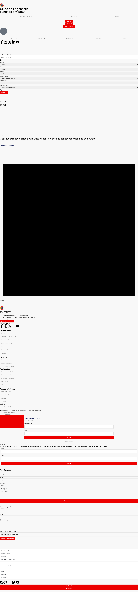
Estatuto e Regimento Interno (9, 350)
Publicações (69, 38)
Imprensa (98, 38)
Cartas (2, 571)
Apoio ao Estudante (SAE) (8, 336)
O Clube (13, 38)
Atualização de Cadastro (8, 366)
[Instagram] (6, 42)
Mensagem (3, 488)
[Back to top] (12, 421)
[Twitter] (13, 582)
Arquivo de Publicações (7, 378)
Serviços (40, 38)
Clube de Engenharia (14, 10)
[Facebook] (2, 582)
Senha (26, 430)
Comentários (4, 520)
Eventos (3, 563)
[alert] (69, 225)
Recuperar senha (69, 441)
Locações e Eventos (6, 363)
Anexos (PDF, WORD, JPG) (8, 531)
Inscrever (69, 463)
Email (2, 455)
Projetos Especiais (5, 553)
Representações (5, 340)
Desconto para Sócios (7, 360)
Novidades (3, 556)
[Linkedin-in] (13, 42)
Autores (3, 401)
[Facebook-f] (2, 42)
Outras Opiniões (5, 395)
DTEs (116, 16)
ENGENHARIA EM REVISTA (26, 16)
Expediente (4, 381)
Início (1, 101)
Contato (125, 38)
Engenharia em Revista (7, 375)
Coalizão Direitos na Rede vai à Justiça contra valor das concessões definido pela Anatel (48, 138)
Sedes (3, 346)
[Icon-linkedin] (13, 326)
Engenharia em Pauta (7, 371)
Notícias (3, 398)
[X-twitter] (10, 42)
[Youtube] (17, 42)
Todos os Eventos (6, 406)
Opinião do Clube (6, 391)
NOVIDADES (74, 16)
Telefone (2, 483)
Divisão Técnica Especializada (8, 559)
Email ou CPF (28, 423)
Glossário (4, 384)
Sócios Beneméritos (6, 343)
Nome (2, 448)
